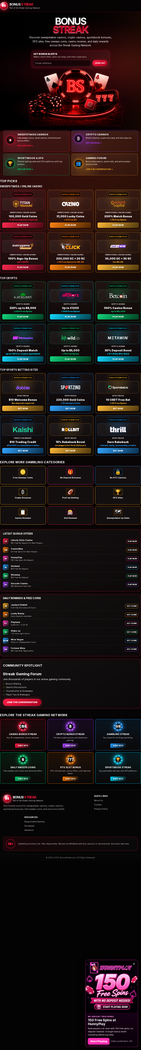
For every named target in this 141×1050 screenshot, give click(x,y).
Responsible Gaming (34, 821)
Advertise (28, 830)
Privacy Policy (101, 809)
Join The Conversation (22, 702)
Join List (100, 63)
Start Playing (98, 1041)
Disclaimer (29, 826)
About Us (98, 800)
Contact (98, 805)
